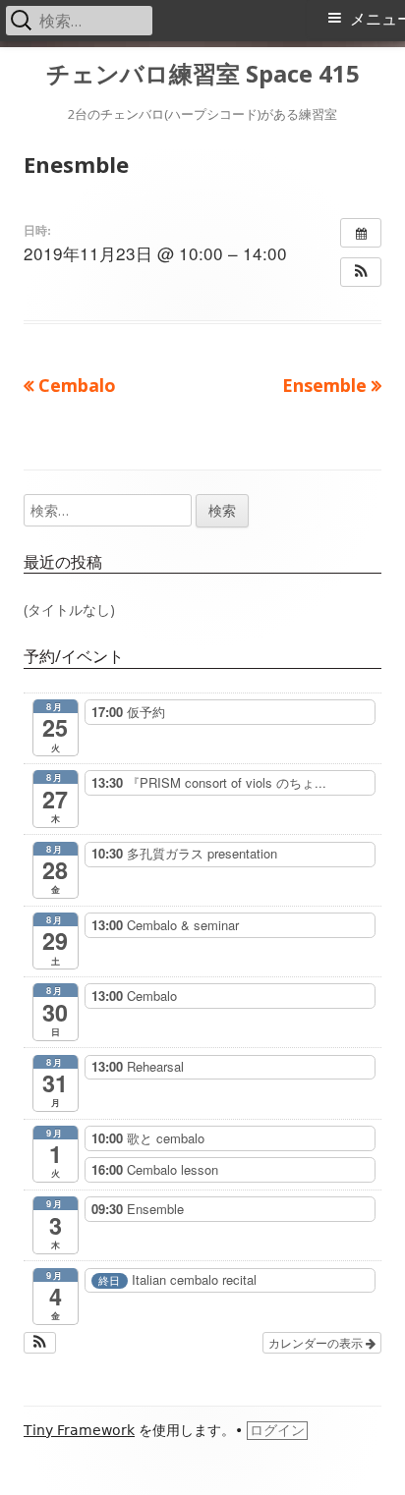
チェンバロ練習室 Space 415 (203, 74)
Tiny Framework (79, 1430)
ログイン (277, 1430)
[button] (360, 272)
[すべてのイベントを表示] (360, 233)
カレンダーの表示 (317, 1342)
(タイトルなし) (69, 609)
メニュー (377, 19)
